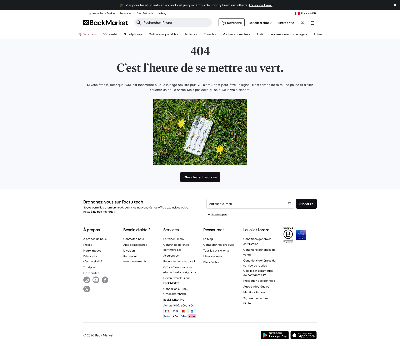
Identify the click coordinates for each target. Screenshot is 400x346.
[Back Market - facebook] (105, 280)
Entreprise (286, 23)
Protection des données (259, 281)
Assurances (171, 255)
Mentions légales (254, 292)
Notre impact (92, 250)
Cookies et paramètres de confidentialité (258, 273)
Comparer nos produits (218, 245)
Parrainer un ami (173, 239)
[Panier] (312, 23)
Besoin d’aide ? (260, 23)
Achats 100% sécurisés (178, 305)
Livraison (129, 250)
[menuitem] (133, 34)
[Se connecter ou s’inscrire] (302, 23)
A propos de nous (95, 239)
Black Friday (211, 262)
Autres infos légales (256, 286)
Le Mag (208, 239)
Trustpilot (89, 267)
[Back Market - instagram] (86, 280)
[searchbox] (176, 22)
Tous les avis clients (216, 250)
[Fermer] (395, 5)
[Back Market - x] (86, 289)
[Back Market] (105, 22)
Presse (87, 245)
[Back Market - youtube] (95, 280)
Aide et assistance (135, 245)
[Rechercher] (138, 22)
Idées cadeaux (212, 256)
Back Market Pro (173, 299)
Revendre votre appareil (179, 261)
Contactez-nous (134, 239)
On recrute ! (91, 273)
